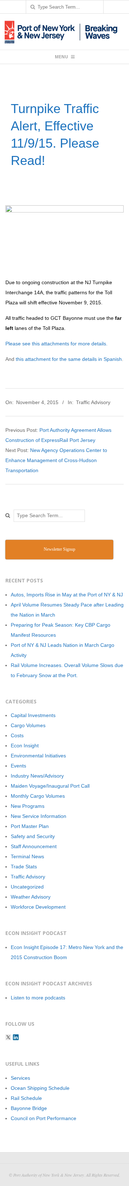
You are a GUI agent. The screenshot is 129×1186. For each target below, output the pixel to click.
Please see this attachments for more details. (56, 343)
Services (20, 1078)
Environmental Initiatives (38, 755)
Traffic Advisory (93, 402)
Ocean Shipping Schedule (40, 1088)
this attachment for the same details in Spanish (69, 359)
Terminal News (27, 856)
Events (18, 766)
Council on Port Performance (43, 1118)
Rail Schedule (26, 1098)
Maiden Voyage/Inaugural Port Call (50, 786)
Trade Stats (24, 866)
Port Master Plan (30, 826)
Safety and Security (33, 836)
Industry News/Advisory (37, 776)
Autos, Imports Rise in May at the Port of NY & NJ (67, 595)
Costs (17, 735)
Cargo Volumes (28, 725)
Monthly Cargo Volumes (38, 796)
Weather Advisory (31, 897)
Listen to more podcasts (38, 998)
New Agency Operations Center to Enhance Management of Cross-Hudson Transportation (56, 460)
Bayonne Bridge (29, 1108)
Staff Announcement (34, 846)
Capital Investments (33, 715)
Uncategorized (27, 887)
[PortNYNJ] (8, 1037)
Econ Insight (25, 745)
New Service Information (38, 816)
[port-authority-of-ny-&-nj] (16, 1037)
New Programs (27, 806)
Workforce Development (38, 907)
